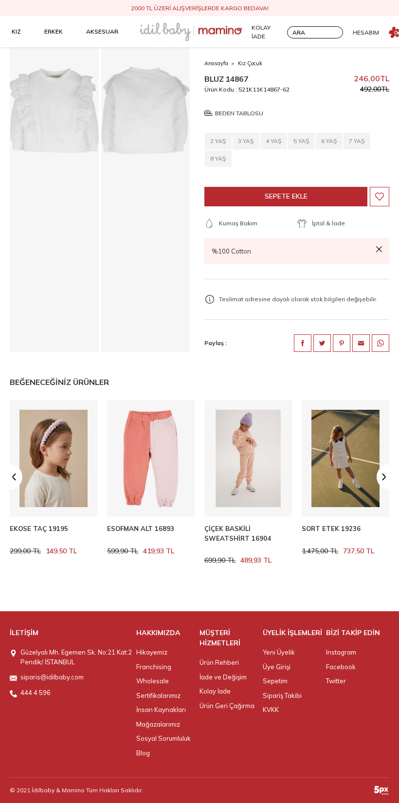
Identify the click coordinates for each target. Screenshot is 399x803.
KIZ (16, 31)
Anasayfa (216, 63)
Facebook (341, 667)
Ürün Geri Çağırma (227, 706)
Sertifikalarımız (158, 695)
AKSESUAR (102, 31)
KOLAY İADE (261, 32)
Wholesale (152, 681)
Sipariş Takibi (282, 695)
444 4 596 (35, 692)
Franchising (153, 667)
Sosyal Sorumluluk (163, 738)
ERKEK (53, 31)
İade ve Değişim (223, 677)
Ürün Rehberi (219, 662)
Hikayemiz (151, 652)
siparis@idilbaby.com (52, 677)
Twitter (336, 681)
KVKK (271, 709)
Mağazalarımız (158, 724)
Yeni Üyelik (279, 652)
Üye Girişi (276, 667)
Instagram (341, 652)
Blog (143, 753)
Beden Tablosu (239, 113)
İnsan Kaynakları (161, 709)
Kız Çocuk (250, 63)
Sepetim (275, 681)
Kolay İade (215, 691)
